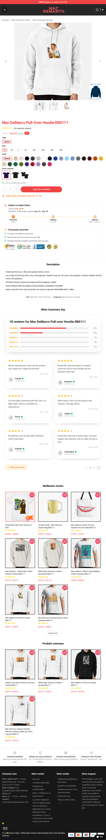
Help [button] (101, 837)
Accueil (5, 20)
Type (4, 138)
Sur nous (36, 779)
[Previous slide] (6, 61)
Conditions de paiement (67, 786)
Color (4, 154)
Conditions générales (40, 783)
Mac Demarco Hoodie (42, 20)
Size (4, 146)
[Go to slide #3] (66, 106)
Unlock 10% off (5, 828)
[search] (97, 9)
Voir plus (53, 633)
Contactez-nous (64, 796)
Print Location (8, 169)
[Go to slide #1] (39, 106)
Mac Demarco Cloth (21, 20)
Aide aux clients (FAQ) (66, 800)
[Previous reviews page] (86, 467)
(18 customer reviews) (22, 128)
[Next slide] (100, 61)
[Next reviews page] (98, 467)
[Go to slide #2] (53, 106)
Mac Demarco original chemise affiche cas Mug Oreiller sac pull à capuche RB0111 (18, 731)
